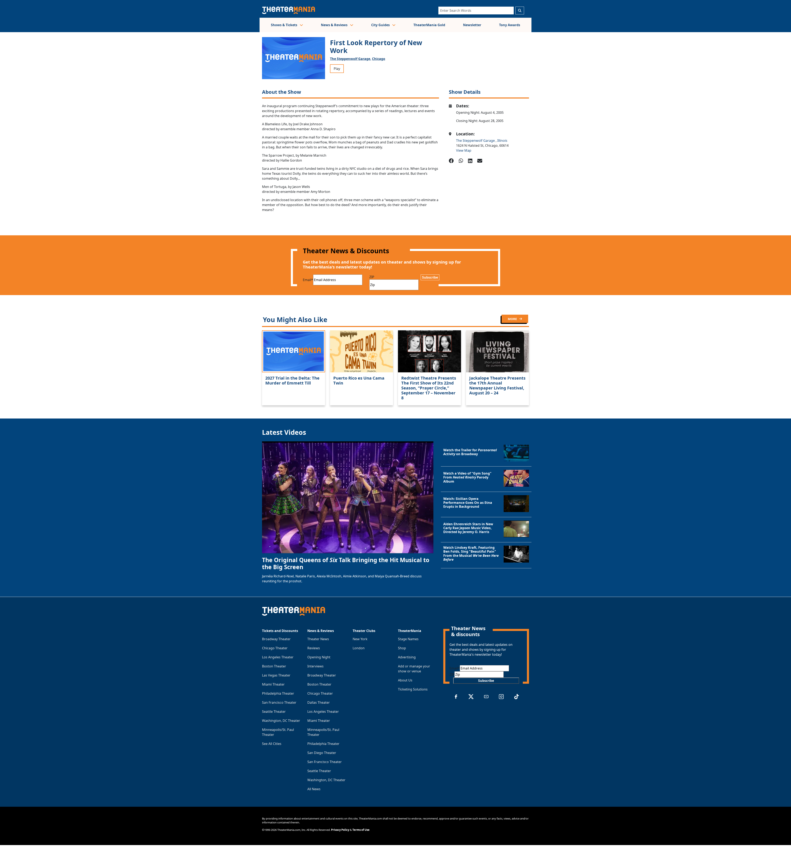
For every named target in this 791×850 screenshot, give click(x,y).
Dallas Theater (318, 702)
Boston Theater (274, 666)
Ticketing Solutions (413, 689)
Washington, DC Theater (281, 720)
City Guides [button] (381, 25)
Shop (402, 648)
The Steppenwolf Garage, (350, 58)
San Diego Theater (321, 752)
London (359, 648)
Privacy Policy (340, 830)
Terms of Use (361, 830)
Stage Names (408, 639)
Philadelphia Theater (278, 693)
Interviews (315, 666)
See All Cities (271, 743)
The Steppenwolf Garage (476, 140)
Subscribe (430, 277)
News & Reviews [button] (334, 25)
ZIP (371, 277)
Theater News (318, 639)
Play (337, 68)
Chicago (378, 58)
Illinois (502, 140)
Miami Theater (273, 684)
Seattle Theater (274, 711)
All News (314, 789)
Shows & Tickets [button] (284, 25)
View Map (463, 150)
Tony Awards (509, 25)
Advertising (407, 657)
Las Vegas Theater (276, 675)
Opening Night (318, 657)
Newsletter (472, 25)
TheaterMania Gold (429, 25)
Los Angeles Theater (278, 657)
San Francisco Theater (279, 702)
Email (308, 280)
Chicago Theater (275, 648)
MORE (513, 319)
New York (360, 639)
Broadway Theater (276, 639)
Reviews (313, 648)
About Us (405, 680)
